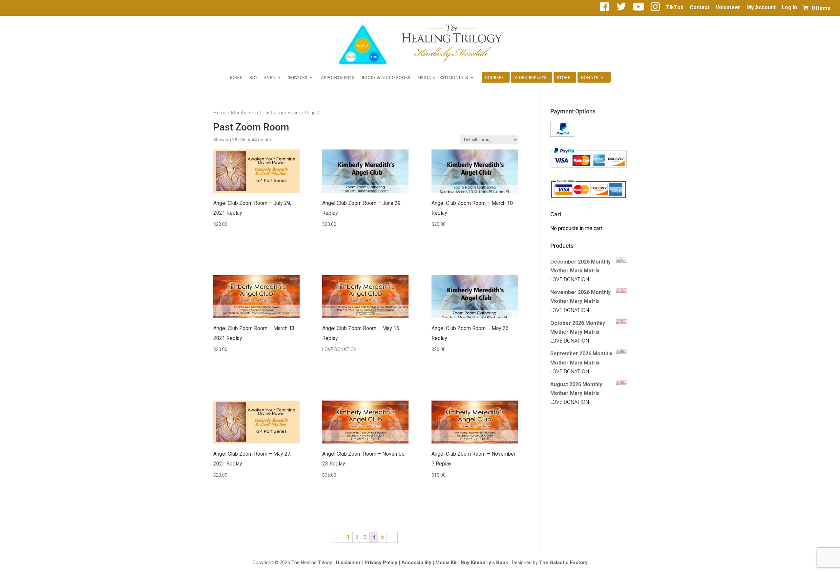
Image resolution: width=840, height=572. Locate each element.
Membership (244, 113)
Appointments (337, 77)
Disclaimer (348, 562)
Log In (789, 7)
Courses (494, 77)
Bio (253, 77)
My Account (761, 7)
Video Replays (530, 77)
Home (236, 77)
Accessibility (416, 562)
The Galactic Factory (563, 562)
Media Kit (446, 562)
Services (297, 77)
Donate (589, 77)
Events (272, 77)
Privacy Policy (381, 562)
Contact (699, 7)
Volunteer (728, 7)
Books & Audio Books (386, 77)
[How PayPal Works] (562, 135)
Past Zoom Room (281, 113)
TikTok (674, 7)
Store (563, 77)
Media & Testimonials (442, 77)
